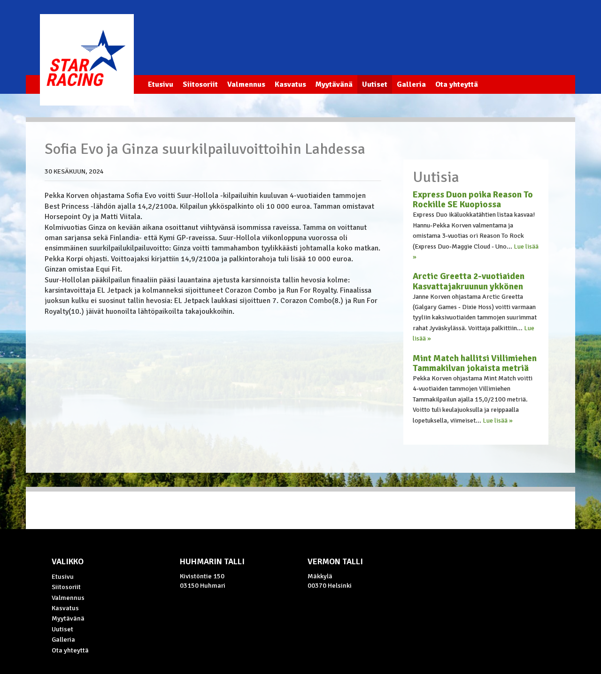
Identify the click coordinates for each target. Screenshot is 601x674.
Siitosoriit (200, 84)
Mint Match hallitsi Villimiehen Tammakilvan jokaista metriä (475, 363)
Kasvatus (290, 84)
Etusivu (160, 84)
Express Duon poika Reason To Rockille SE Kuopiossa (473, 199)
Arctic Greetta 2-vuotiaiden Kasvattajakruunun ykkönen (468, 281)
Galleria (411, 84)
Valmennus (246, 84)
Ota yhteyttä (456, 84)
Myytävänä (334, 84)
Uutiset (374, 84)
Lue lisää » (498, 420)
